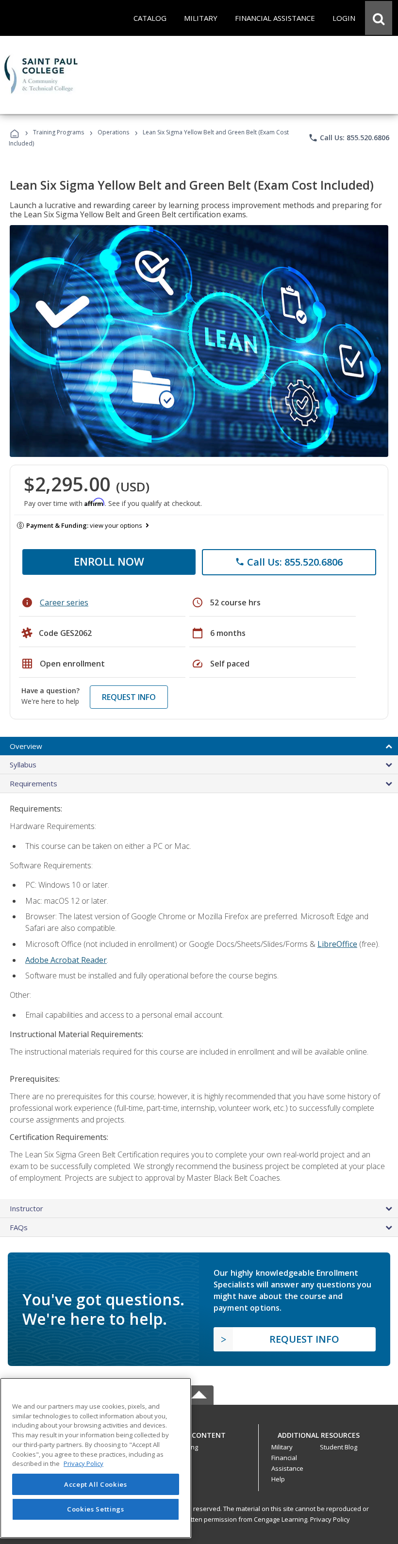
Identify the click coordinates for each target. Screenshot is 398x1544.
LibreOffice (337, 944)
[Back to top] (199, 1432)
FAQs (19, 1227)
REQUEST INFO (129, 697)
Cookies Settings (95, 1509)
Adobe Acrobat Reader (66, 960)
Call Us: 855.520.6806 (348, 138)
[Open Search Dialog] (378, 18)
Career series (64, 602)
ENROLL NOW (109, 561)
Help (278, 1479)
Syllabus (23, 764)
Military (282, 1447)
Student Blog (338, 1447)
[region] (95, 1458)
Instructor (26, 1208)
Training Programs (58, 132)
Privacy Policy (330, 1519)
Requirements (33, 783)
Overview (26, 746)
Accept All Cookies (95, 1484)
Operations (113, 132)
